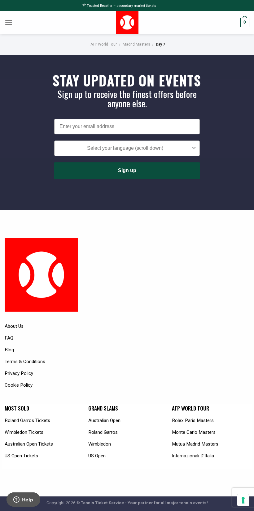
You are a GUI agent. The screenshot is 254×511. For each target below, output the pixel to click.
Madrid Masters (136, 44)
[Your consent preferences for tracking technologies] (243, 500)
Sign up (127, 170)
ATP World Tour (103, 44)
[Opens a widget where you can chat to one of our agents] (23, 500)
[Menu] (9, 22)
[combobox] (125, 148)
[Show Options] (194, 148)
